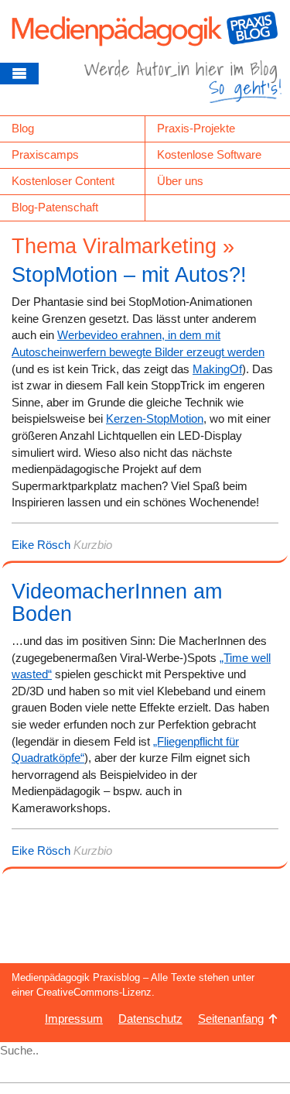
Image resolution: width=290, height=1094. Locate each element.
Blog (23, 128)
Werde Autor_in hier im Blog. (182, 87)
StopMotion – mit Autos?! (129, 274)
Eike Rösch (41, 544)
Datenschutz (150, 1018)
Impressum (74, 1018)
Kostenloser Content (63, 180)
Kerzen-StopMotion (154, 418)
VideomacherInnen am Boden (117, 603)
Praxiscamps (45, 154)
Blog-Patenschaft (55, 207)
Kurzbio (92, 544)
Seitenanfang (231, 1018)
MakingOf (217, 369)
